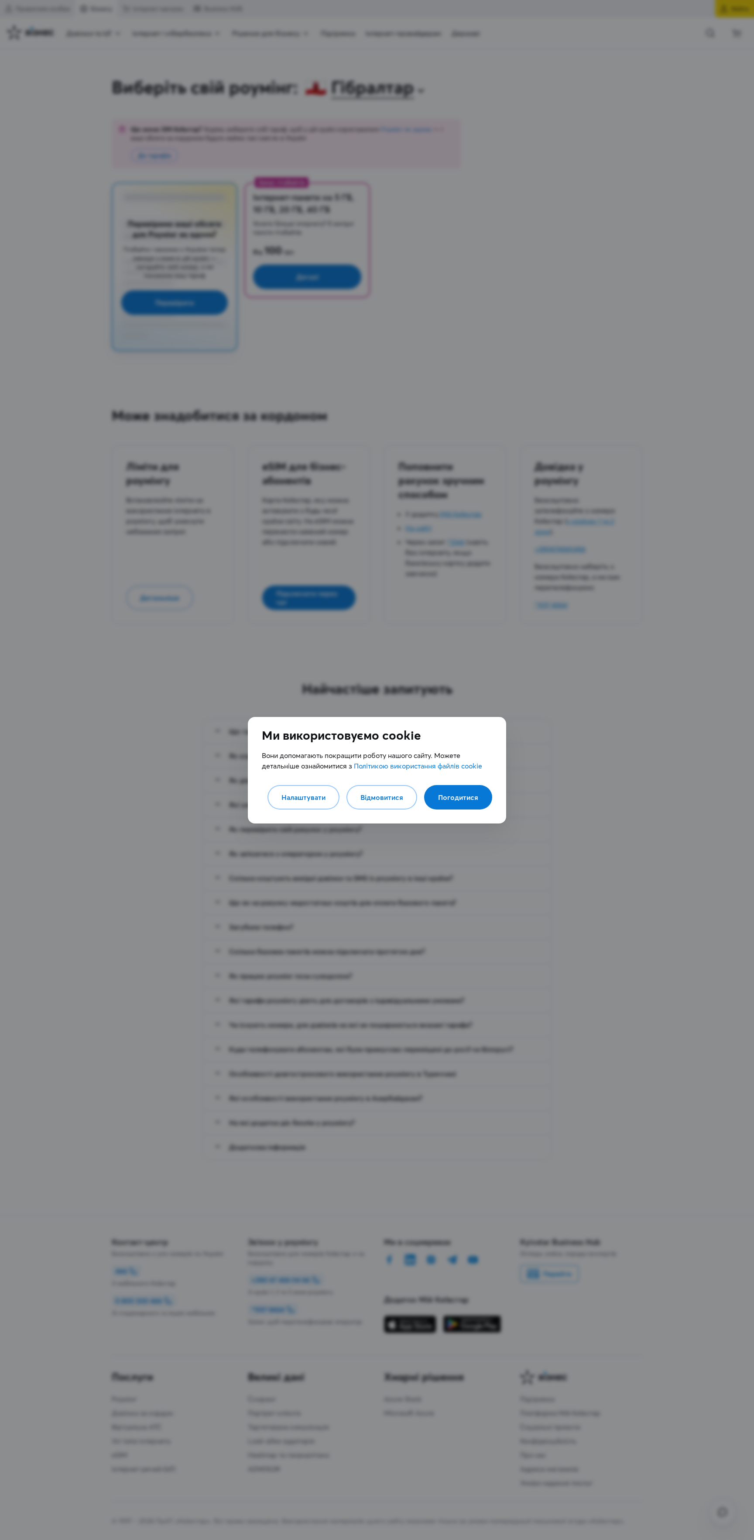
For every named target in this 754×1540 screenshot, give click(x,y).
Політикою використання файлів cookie (418, 765)
